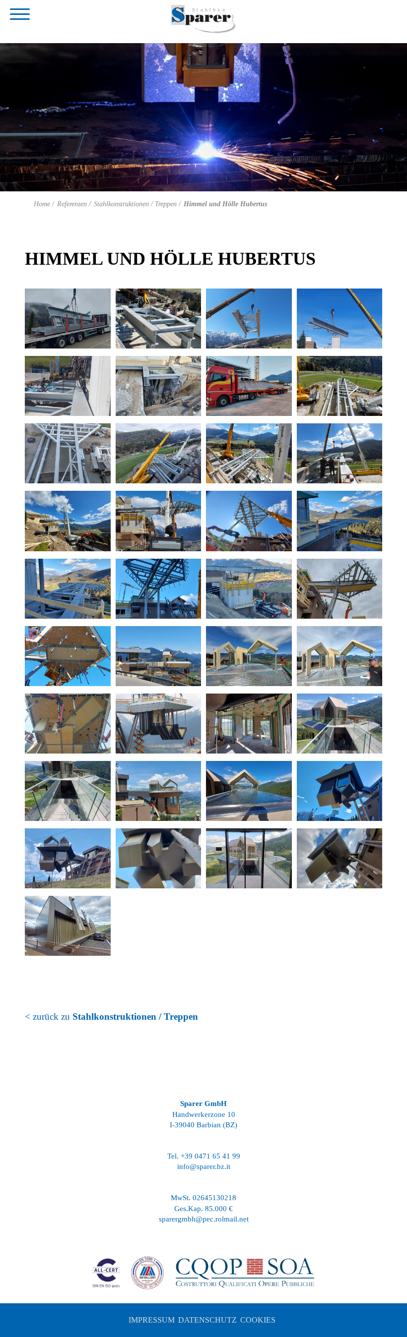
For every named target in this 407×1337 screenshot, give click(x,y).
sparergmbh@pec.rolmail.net (204, 1219)
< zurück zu (111, 1016)
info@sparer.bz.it (203, 1166)
